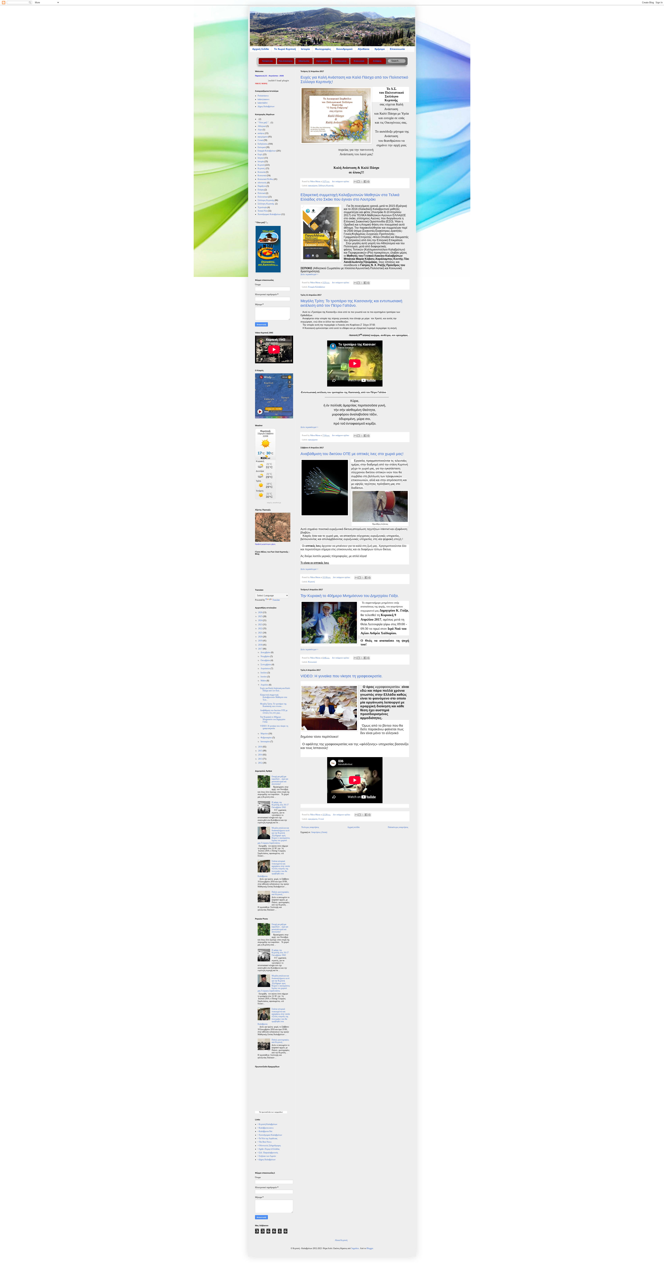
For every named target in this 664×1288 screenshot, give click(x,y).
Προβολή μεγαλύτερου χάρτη (265, 544)
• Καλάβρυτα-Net (265, 1131)
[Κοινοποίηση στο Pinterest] (368, 181)
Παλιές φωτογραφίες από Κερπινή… (280, 893)
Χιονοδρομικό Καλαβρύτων (269, 214)
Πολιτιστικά (263, 197)
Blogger (370, 1248)
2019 (260, 640)
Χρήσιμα (380, 49)
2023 (260, 624)
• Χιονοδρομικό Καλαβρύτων (270, 1135)
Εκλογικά (261, 147)
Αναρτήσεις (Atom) (319, 832)
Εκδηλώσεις (263, 144)
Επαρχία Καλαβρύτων (316, 287)
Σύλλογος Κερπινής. (266, 204)
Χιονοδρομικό (344, 49)
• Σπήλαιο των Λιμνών (267, 1156)
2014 (260, 754)
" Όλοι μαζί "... (264, 122)
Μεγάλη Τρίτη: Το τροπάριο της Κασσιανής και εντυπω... (273, 705)
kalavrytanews (263, 99)
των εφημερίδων (277, 1112)
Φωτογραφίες (323, 49)
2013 (260, 759)
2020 (260, 636)
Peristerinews (263, 96)
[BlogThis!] (358, 181)
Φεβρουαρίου (266, 737)
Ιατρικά (261, 158)
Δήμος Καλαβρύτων (266, 106)
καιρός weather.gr (274, 503)
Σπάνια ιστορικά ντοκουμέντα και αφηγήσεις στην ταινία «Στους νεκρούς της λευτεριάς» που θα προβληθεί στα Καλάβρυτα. (274, 868)
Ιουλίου (264, 672)
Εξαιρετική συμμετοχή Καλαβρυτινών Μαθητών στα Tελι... (273, 697)
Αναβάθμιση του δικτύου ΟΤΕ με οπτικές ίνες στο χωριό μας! (352, 454)
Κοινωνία (261, 172)
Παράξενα (262, 186)
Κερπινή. (261, 168)
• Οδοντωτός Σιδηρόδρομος (269, 1145)
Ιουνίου (264, 676)
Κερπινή (311, 582)
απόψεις (261, 133)
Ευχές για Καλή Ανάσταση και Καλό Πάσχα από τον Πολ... (275, 689)
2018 (260, 645)
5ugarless (355, 1248)
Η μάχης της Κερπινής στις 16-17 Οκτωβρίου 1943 (280, 805)
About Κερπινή (341, 1240)
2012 (260, 763)
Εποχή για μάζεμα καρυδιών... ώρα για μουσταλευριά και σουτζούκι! (280, 780)
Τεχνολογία (262, 207)
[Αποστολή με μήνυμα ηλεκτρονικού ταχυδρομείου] (355, 181)
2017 (260, 649)
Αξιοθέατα (363, 49)
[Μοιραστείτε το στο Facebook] (365, 181)
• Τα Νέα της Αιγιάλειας (267, 1138)
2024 (260, 620)
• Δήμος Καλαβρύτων (266, 1159)
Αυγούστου (266, 668)
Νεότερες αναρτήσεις (310, 827)
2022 (260, 628)
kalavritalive (263, 103)
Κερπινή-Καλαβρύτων (275, 13)
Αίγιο (260, 129)
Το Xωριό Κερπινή (285, 49)
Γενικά (321, 819)
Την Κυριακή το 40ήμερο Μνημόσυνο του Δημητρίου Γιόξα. (350, 596)
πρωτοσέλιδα (266, 1112)
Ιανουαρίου (265, 741)
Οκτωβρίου (266, 660)
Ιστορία (305, 49)
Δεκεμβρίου (266, 652)
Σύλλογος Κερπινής (326, 186)
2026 (260, 612)
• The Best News (264, 1142)
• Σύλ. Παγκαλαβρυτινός (268, 1152)
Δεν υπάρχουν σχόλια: (341, 181)
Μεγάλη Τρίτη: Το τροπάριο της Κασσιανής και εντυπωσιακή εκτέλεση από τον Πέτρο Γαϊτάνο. (351, 303)
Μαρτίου (265, 733)
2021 (260, 632)
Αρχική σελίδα (353, 827)
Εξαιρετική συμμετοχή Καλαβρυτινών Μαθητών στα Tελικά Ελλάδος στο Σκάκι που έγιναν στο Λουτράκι (350, 197)
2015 (260, 751)
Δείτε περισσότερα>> (309, 274)
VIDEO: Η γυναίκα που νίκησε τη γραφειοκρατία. (341, 676)
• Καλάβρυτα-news (266, 1128)
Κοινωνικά (312, 662)
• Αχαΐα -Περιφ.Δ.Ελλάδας (269, 1149)
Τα (260, 1112)
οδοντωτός (262, 182)
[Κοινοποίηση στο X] (361, 181)
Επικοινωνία (397, 49)
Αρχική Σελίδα (260, 49)
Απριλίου (265, 685)
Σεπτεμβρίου (266, 664)
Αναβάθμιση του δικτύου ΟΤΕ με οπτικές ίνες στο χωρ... (274, 711)
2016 (260, 747)
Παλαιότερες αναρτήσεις (398, 827)
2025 (260, 616)
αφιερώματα (312, 186)
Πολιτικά (261, 193)
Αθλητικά (262, 126)
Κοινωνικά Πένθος (265, 179)
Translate (276, 600)
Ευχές (260, 154)
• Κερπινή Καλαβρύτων (267, 1124)
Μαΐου (264, 680)
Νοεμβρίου (265, 656)
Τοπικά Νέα (262, 211)
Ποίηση (261, 190)
